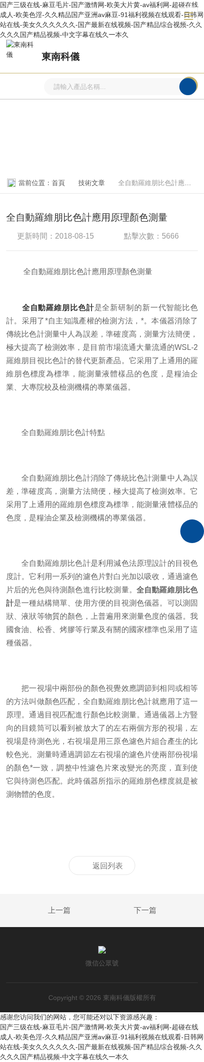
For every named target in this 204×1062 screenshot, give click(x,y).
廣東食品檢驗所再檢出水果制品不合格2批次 (167, 911)
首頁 (58, 183)
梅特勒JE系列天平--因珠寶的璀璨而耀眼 (37, 911)
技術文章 (91, 183)
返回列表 (108, 866)
